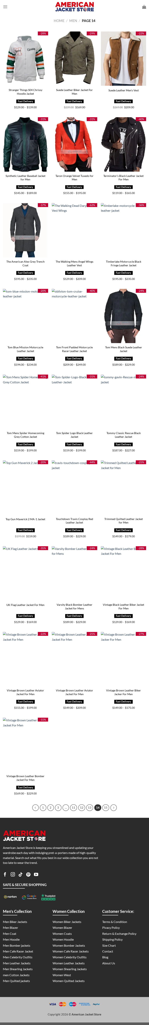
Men (73, 20)
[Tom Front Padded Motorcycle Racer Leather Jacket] (74, 316)
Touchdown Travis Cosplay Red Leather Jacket (74, 520)
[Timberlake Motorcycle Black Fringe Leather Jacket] (123, 230)
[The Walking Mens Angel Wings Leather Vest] (74, 230)
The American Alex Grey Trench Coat (25, 263)
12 (81, 807)
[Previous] (35, 807)
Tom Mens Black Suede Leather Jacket (123, 349)
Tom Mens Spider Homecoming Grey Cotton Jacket (25, 434)
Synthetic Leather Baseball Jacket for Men (25, 177)
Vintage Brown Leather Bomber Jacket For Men (25, 777)
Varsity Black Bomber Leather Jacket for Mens (74, 606)
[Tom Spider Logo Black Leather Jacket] (74, 402)
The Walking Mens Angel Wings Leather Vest (74, 263)
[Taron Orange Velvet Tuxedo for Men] (74, 144)
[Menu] (5, 6)
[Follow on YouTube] (36, 875)
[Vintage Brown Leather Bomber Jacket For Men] (25, 745)
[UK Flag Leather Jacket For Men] (25, 573)
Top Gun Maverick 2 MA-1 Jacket (25, 519)
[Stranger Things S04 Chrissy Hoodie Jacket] (25, 58)
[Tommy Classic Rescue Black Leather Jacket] (123, 402)
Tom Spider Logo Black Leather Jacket (74, 434)
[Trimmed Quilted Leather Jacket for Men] (123, 487)
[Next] (113, 807)
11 (73, 807)
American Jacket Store (86, 1014)
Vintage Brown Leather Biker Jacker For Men (123, 692)
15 (105, 807)
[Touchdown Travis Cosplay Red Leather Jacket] (74, 487)
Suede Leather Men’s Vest (123, 90)
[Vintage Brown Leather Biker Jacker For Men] (123, 659)
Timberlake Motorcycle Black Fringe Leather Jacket (123, 263)
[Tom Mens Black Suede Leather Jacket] (123, 316)
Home (59, 20)
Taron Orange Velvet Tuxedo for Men (74, 177)
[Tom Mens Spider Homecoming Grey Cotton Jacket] (25, 402)
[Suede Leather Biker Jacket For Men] (74, 58)
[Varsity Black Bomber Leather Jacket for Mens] (74, 573)
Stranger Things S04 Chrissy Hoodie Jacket (25, 91)
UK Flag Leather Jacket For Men (25, 604)
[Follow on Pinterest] (28, 875)
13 (89, 807)
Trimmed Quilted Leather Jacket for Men (123, 520)
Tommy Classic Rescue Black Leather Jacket (124, 434)
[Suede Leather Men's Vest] (123, 58)
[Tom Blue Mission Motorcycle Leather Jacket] (25, 316)
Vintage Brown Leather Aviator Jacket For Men (25, 692)
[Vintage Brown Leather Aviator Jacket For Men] (25, 659)
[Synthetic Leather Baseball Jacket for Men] (25, 144)
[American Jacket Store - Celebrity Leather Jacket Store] (74, 7)
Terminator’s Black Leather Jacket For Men (123, 177)
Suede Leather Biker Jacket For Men (74, 91)
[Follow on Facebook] (5, 875)
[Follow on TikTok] (20, 875)
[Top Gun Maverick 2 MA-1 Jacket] (25, 487)
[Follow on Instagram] (13, 875)
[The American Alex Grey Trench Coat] (25, 230)
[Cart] (144, 7)
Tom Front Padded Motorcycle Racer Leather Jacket (74, 349)
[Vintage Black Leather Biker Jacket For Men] (123, 573)
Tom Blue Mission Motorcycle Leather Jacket (25, 349)
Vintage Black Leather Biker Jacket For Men (123, 606)
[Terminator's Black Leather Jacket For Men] (123, 144)
